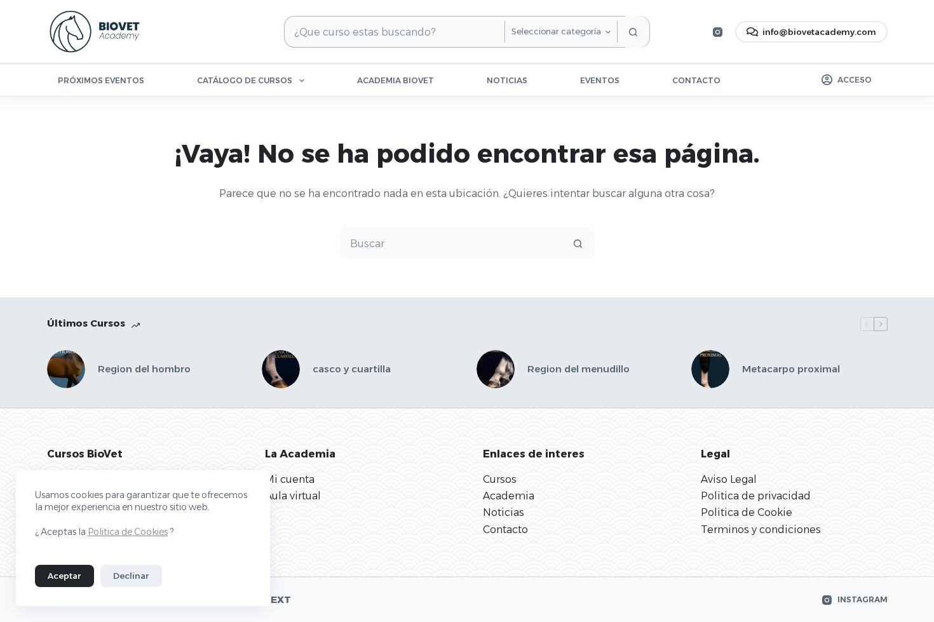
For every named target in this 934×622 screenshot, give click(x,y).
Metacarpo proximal (791, 369)
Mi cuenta (290, 479)
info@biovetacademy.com (819, 32)
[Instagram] (717, 32)
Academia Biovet (395, 80)
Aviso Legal (729, 479)
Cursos (500, 479)
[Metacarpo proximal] (710, 369)
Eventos (599, 80)
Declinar (131, 576)
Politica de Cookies (128, 531)
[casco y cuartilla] (281, 369)
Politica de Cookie (746, 512)
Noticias (507, 80)
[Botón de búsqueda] (633, 32)
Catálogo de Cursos (244, 80)
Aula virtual (293, 496)
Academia (508, 496)
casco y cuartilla (352, 369)
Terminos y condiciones (761, 530)
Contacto (696, 80)
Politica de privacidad (756, 496)
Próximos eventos (101, 80)
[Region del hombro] (66, 369)
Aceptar (64, 576)
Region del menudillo (578, 369)
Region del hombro (144, 369)
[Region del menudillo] (496, 369)
